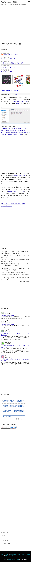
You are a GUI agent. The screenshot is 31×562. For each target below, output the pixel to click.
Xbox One (9, 206)
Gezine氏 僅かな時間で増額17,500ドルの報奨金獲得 (15, 274)
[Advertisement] (15, 24)
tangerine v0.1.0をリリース (19, 175)
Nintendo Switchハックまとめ (18, 555)
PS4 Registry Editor (16, 204)
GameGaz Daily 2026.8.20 (8, 315)
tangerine (3, 206)
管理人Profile (13, 554)
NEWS (11, 94)
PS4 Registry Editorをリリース (20, 101)
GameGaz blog (21, 554)
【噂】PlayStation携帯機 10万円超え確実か (13, 272)
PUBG (23, 204)
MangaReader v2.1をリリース (16, 191)
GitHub (18, 103)
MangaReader (6, 204)
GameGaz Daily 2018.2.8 (9, 90)
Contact (6, 554)
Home (2, 554)
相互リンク (7, 555)
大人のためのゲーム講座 (9, 2)
